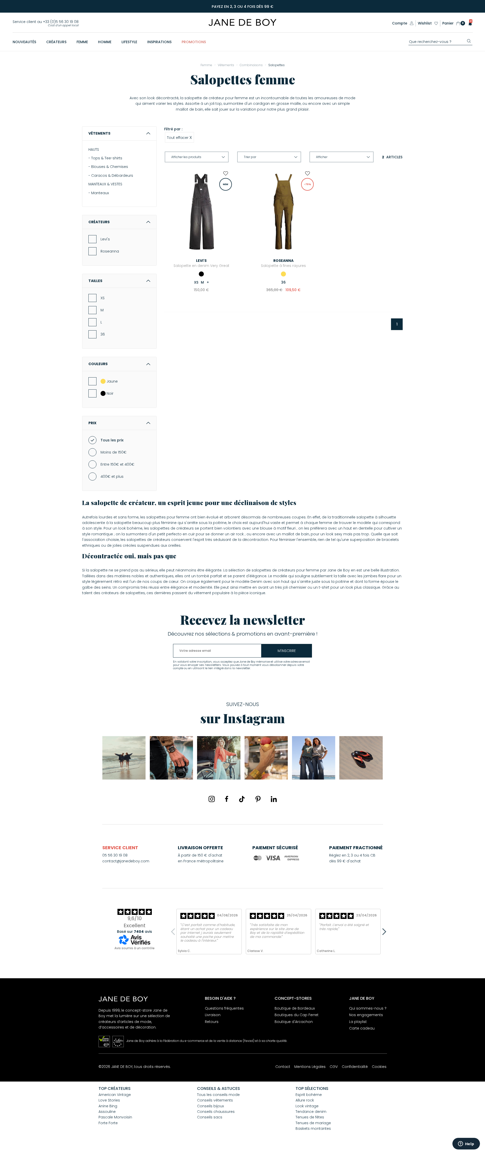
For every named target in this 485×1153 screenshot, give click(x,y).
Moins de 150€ (114, 452)
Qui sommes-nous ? (367, 1008)
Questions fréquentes (224, 1008)
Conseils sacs (209, 1117)
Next (383, 931)
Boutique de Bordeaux (295, 1008)
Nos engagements (366, 1014)
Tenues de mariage (313, 1122)
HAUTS (93, 149)
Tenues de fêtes (310, 1117)
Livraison (213, 1014)
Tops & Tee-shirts (106, 158)
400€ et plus (112, 476)
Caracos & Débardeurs (112, 175)
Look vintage (307, 1106)
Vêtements (99, 133)
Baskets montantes (313, 1128)
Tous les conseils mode (218, 1094)
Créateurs (99, 221)
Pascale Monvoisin (115, 1117)
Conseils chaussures (216, 1111)
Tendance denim (311, 1111)
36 (103, 334)
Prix (92, 422)
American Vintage (115, 1094)
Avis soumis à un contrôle (134, 948)
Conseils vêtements (215, 1100)
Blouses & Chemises (109, 166)
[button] (468, 23)
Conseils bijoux (210, 1106)
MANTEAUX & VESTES (105, 184)
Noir (110, 393)
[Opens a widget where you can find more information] (466, 1144)
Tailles (95, 280)
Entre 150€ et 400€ (117, 464)
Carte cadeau (362, 1028)
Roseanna (110, 251)
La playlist (358, 1021)
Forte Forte (108, 1122)
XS (103, 297)
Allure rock (305, 1100)
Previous (174, 931)
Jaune (112, 381)
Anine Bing (108, 1106)
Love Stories (109, 1100)
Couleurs (98, 363)
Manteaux (100, 192)
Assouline (107, 1111)
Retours (212, 1021)
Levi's (105, 239)
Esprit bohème (309, 1094)
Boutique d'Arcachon (294, 1021)
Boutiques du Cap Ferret (297, 1014)
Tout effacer (179, 137)
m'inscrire (287, 650)
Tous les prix (112, 440)
